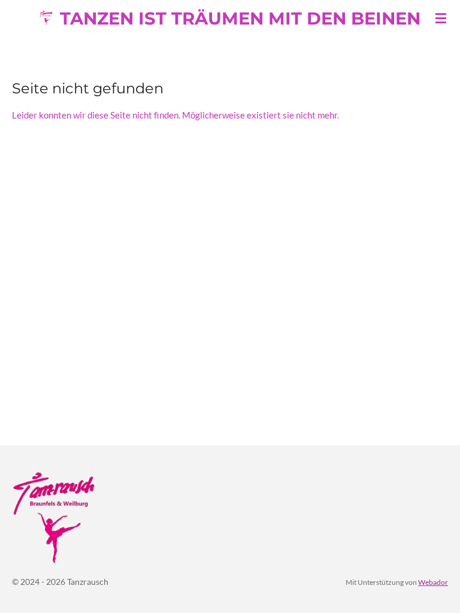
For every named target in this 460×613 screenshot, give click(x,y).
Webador (433, 582)
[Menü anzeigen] (441, 18)
